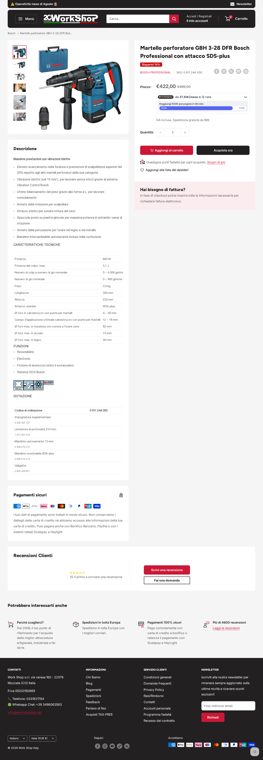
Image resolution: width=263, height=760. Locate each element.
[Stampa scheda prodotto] (246, 71)
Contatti (149, 702)
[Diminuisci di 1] (160, 132)
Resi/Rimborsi (153, 696)
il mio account (197, 21)
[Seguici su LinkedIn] (127, 746)
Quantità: (147, 132)
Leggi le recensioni (226, 628)
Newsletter (244, 4)
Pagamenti (93, 690)
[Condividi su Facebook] (216, 71)
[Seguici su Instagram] (105, 746)
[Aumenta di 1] (185, 132)
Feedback (93, 702)
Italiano (14, 738)
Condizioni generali (158, 677)
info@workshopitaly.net (25, 712)
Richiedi (213, 717)
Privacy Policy (154, 690)
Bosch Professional (155, 72)
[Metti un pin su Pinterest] (224, 71)
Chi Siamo (93, 677)
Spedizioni (93, 696)
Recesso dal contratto (159, 721)
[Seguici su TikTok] (119, 746)
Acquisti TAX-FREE (99, 714)
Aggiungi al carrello (169, 150)
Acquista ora (223, 150)
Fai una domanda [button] (167, 580)
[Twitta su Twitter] (231, 71)
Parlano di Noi (96, 708)
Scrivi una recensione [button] (167, 570)
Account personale (157, 708)
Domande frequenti (157, 683)
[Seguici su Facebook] (97, 746)
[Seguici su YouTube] (112, 746)
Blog (89, 683)
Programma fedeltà (157, 714)
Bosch (12, 33)
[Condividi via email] (238, 71)
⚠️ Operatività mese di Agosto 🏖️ (34, 4)
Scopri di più (216, 162)
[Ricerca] (174, 19)
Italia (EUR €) (39, 738)
